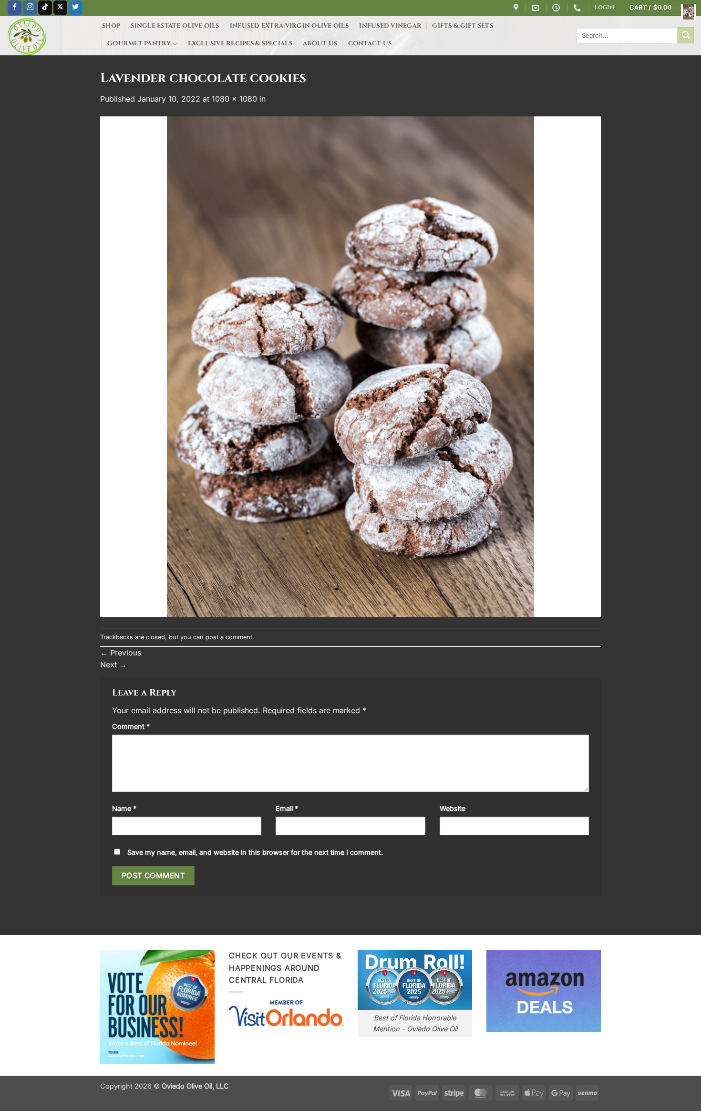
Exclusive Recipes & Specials (240, 44)
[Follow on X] (60, 7)
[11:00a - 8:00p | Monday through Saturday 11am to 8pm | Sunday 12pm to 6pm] (557, 8)
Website (452, 808)
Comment (131, 726)
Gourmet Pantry (139, 44)
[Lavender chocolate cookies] (350, 366)
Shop (111, 26)
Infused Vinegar (390, 26)
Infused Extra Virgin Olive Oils (289, 26)
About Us (320, 44)
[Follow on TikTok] (45, 7)
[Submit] (686, 35)
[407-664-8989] (578, 8)
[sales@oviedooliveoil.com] (537, 8)
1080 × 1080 (234, 99)
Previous (120, 652)
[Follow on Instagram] (30, 7)
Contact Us (370, 44)
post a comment (229, 637)
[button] (604, 7)
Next (113, 664)
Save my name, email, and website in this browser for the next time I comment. (255, 852)
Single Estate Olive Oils (175, 26)
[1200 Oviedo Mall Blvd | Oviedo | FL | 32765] (517, 8)
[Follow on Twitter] (75, 7)
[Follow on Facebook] (14, 7)
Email (287, 808)
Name (124, 808)
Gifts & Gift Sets (462, 26)
